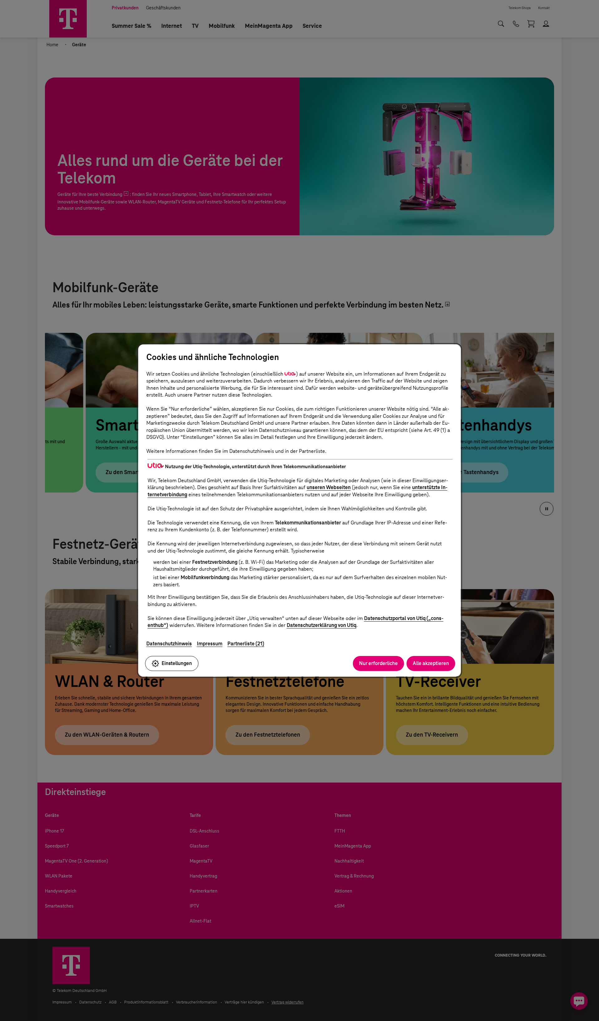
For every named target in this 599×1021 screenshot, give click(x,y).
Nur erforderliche (378, 663)
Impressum (209, 643)
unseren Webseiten (329, 487)
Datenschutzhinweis (169, 643)
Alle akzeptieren (431, 663)
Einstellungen (177, 663)
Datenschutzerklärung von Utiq (321, 625)
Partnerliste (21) (245, 643)
